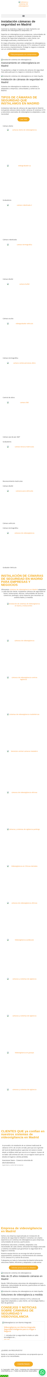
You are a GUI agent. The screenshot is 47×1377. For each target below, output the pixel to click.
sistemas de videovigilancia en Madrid (24, 589)
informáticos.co (6, 1371)
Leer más (7, 1339)
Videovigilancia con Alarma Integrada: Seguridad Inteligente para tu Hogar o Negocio (20, 1329)
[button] (23, 16)
